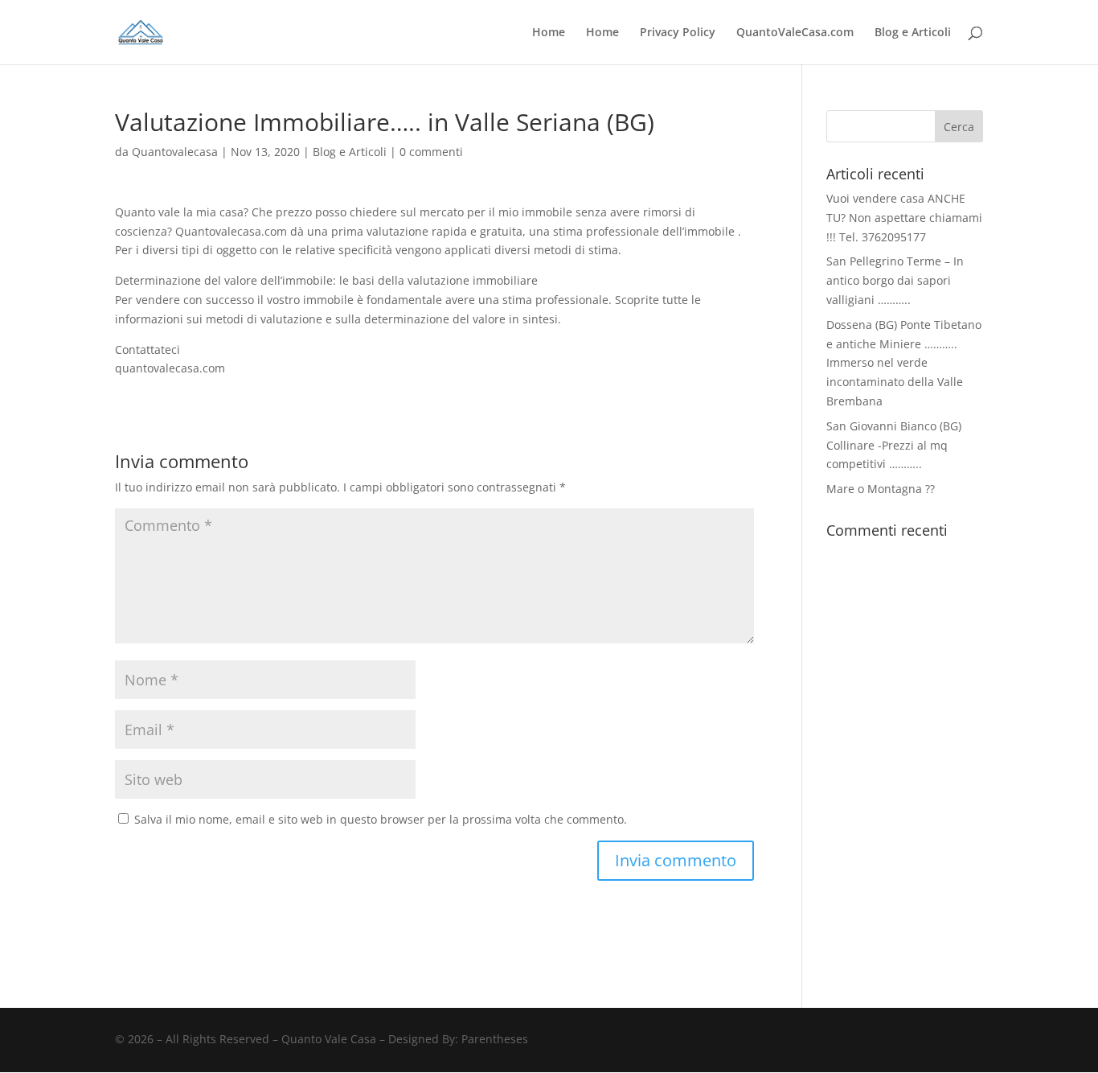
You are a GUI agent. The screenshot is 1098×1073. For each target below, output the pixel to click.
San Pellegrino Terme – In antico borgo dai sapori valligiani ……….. (895, 280)
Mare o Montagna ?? (880, 488)
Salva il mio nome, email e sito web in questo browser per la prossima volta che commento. (380, 819)
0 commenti (431, 151)
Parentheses (494, 1038)
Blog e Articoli (913, 33)
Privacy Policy (677, 33)
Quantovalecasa (175, 151)
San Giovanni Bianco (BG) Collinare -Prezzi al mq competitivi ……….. (893, 445)
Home (548, 33)
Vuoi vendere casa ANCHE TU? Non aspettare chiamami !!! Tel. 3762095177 (904, 218)
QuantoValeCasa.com (795, 33)
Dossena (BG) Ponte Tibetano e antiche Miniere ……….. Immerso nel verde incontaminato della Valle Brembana (903, 363)
